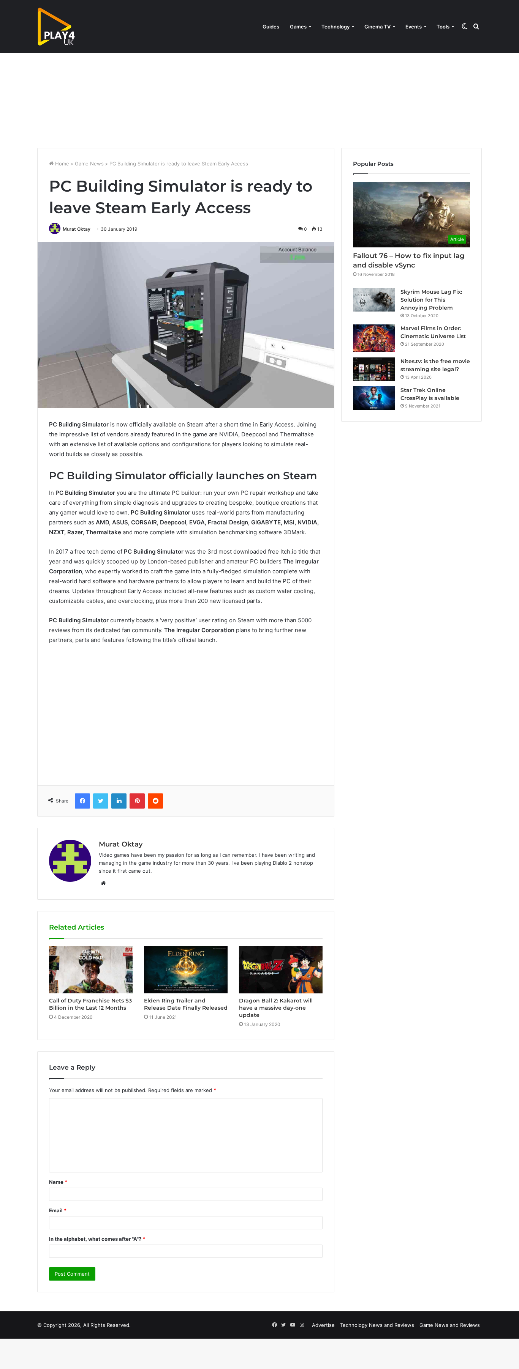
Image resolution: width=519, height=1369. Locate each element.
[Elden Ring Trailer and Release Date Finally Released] (186, 969)
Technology (335, 27)
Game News (89, 164)
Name (58, 1182)
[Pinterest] (137, 801)
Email (57, 1210)
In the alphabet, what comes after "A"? (97, 1239)
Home (61, 164)
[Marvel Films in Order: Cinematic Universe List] (374, 338)
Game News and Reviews (449, 1325)
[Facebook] (82, 801)
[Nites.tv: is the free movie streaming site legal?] (374, 369)
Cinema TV (377, 27)
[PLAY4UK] (56, 27)
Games (298, 27)
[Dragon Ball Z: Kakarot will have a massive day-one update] (281, 969)
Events (413, 27)
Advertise (323, 1325)
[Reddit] (155, 801)
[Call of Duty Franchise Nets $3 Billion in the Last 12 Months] (91, 969)
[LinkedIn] (119, 801)
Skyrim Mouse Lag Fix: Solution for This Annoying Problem (431, 299)
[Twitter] (100, 801)
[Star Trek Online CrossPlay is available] (374, 398)
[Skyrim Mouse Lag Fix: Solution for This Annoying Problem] (374, 300)
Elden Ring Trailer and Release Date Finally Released (186, 1004)
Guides (271, 27)
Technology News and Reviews (377, 1325)
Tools (443, 27)
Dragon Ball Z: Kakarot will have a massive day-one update (276, 1007)
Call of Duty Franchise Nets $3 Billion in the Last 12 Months (90, 1004)
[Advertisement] (259, 83)
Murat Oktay (76, 229)
